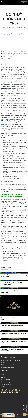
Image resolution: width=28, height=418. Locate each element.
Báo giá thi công (5, 382)
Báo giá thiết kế (5, 379)
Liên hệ (3, 386)
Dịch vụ (3, 377)
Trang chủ (5, 27)
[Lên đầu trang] (25, 414)
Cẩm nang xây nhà (6, 384)
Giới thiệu (3, 375)
